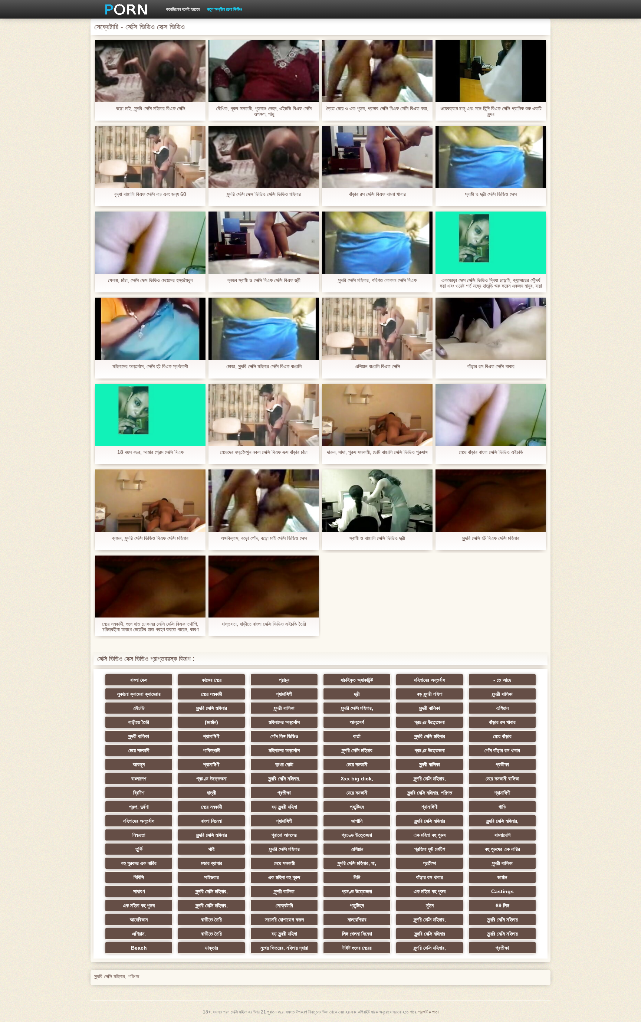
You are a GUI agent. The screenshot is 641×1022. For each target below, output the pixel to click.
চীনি (357, 877)
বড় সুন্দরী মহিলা (430, 694)
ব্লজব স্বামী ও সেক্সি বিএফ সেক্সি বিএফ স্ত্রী (263, 280)
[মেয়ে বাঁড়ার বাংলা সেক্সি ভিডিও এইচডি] (490, 415)
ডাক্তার (211, 948)
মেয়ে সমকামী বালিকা (502, 779)
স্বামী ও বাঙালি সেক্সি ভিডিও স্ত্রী (377, 538)
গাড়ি (502, 807)
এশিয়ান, (139, 934)
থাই (211, 849)
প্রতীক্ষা (502, 764)
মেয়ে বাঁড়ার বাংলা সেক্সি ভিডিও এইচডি (491, 452)
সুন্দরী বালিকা (502, 694)
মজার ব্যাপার (211, 863)
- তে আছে (502, 680)
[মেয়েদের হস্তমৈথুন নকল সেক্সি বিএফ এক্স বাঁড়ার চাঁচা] (263, 415)
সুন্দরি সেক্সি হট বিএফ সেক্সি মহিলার (490, 538)
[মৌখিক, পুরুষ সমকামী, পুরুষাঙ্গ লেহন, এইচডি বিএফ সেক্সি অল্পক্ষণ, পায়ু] (263, 71)
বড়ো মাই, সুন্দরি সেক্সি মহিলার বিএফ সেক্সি (150, 108)
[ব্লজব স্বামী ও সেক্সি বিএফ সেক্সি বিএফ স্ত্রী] (263, 243)
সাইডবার (211, 877)
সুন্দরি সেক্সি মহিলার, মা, (357, 863)
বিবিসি (139, 877)
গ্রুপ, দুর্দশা (139, 807)
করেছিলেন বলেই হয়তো (183, 9)
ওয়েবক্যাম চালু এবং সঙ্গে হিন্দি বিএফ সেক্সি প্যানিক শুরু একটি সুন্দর (491, 111)
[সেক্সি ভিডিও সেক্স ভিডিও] (123, 9)
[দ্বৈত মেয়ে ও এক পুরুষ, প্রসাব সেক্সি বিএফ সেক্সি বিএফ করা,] (377, 71)
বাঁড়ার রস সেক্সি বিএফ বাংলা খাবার (377, 194)
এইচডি (139, 708)
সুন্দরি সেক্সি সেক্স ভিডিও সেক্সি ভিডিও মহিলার (264, 194)
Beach (139, 948)
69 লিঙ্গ (502, 905)
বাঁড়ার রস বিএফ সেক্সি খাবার (491, 366)
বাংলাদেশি (502, 835)
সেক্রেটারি (284, 905)
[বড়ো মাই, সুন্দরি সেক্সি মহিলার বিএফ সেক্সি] (150, 71)
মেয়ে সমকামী (211, 694)
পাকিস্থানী (211, 750)
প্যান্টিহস (357, 807)
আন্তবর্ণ (357, 722)
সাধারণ (139, 891)
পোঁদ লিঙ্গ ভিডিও (284, 736)
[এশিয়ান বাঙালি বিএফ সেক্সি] (377, 329)
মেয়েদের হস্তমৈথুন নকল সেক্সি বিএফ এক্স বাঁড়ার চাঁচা (264, 452)
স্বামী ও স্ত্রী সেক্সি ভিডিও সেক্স (491, 194)
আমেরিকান (139, 920)
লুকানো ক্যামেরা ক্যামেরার (139, 694)
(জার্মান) (211, 722)
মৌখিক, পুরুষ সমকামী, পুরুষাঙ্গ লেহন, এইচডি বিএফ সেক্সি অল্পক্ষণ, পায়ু (264, 111)
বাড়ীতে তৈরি (138, 722)
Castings (502, 891)
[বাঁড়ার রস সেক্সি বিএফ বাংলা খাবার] (377, 157)
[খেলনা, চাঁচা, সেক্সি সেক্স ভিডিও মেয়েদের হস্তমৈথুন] (150, 243)
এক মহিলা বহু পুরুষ (430, 835)
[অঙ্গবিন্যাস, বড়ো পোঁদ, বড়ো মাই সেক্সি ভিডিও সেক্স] (263, 500)
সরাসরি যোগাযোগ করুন (284, 920)
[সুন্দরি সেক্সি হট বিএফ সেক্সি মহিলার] (490, 500)
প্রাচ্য (284, 680)
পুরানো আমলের (284, 835)
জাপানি (356, 821)
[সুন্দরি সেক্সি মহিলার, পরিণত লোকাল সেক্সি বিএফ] (377, 243)
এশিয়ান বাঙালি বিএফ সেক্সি (377, 366)
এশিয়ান (502, 708)
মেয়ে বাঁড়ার (502, 736)
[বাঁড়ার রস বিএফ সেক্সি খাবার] (490, 329)
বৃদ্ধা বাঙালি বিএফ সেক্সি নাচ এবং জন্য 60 (150, 194)
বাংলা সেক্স (138, 680)
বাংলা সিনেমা (211, 821)
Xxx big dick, (357, 779)
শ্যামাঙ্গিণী (284, 694)
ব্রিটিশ (138, 793)
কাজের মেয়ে (211, 680)
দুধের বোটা (284, 764)
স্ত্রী (357, 694)
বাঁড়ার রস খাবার (502, 722)
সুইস (430, 905)
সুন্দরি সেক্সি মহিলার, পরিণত (429, 793)
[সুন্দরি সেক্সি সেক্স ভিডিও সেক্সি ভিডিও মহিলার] (263, 157)
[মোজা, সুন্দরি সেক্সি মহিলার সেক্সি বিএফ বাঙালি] (263, 329)
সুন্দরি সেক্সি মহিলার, (357, 708)
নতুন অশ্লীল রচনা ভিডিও (224, 9)
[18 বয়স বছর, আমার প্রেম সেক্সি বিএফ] (150, 415)
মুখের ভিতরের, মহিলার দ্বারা (284, 948)
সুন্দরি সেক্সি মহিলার (211, 708)
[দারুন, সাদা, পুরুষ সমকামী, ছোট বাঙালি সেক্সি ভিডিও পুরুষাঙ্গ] (377, 415)
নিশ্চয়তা (138, 835)
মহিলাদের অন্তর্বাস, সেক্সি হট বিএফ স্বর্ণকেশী (150, 366)
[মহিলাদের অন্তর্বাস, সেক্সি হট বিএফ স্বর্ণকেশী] (150, 329)
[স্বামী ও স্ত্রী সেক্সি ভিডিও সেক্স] (490, 157)
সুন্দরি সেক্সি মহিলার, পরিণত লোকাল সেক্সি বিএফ (377, 280)
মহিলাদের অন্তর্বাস (429, 680)
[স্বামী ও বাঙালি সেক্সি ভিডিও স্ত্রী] (377, 500)
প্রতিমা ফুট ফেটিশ (429, 849)
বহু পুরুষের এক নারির (502, 849)
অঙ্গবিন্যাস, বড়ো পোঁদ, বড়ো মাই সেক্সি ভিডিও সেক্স (264, 538)
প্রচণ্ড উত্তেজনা (429, 722)
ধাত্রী (211, 793)
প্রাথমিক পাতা (428, 1012)
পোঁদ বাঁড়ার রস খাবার (502, 750)
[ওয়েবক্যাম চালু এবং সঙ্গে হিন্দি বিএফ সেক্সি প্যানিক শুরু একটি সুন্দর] (490, 71)
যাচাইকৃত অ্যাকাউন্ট (357, 680)
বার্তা (357, 736)
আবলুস (139, 764)
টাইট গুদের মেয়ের (357, 948)
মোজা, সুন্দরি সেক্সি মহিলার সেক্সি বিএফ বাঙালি (264, 366)
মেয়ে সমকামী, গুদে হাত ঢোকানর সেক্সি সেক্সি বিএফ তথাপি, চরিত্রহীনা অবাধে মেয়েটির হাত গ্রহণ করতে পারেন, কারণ (150, 626)
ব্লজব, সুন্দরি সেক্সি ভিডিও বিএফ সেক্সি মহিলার (150, 538)
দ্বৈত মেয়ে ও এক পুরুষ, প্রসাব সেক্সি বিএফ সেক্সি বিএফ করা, (377, 108)
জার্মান (502, 877)
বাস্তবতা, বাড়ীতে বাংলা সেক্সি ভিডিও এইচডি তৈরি (263, 624)
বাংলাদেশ (138, 779)
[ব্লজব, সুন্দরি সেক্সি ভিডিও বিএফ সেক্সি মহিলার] (150, 500)
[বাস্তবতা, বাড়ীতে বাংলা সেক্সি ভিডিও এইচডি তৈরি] (263, 587)
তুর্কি (138, 849)
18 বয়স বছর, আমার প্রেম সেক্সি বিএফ (150, 452)
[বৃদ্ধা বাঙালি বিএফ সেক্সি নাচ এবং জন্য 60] (150, 157)
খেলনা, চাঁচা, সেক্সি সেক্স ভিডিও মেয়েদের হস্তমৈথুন (150, 280)
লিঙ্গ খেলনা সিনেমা (357, 934)
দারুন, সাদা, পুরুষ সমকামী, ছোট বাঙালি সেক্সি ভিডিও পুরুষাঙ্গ (377, 452)
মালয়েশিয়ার (357, 920)
